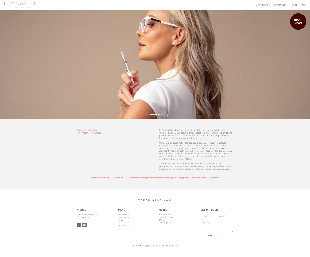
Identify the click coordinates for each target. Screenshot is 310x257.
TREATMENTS (279, 5)
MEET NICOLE (263, 5)
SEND (210, 235)
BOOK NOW (298, 21)
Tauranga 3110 (165, 222)
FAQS (303, 5)
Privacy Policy (124, 225)
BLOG (295, 5)
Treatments (123, 217)
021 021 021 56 (84, 217)
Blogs (120, 220)
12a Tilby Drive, (166, 217)
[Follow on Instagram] (84, 225)
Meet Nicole (123, 214)
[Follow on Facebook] (79, 225)
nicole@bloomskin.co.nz (88, 214)
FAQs (120, 222)
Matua (162, 220)
